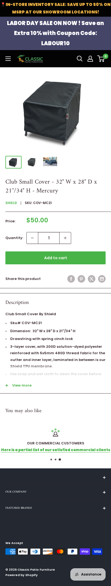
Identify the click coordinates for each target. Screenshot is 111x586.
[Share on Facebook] (71, 279)
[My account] (90, 59)
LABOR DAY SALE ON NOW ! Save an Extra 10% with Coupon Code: (55, 33)
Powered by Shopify (21, 575)
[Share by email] (102, 279)
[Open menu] (8, 59)
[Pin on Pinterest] (81, 279)
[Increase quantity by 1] (65, 238)
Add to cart (55, 258)
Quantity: (14, 237)
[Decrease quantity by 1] (32, 238)
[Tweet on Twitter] (91, 279)
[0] (101, 58)
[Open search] (80, 59)
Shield (11, 203)
